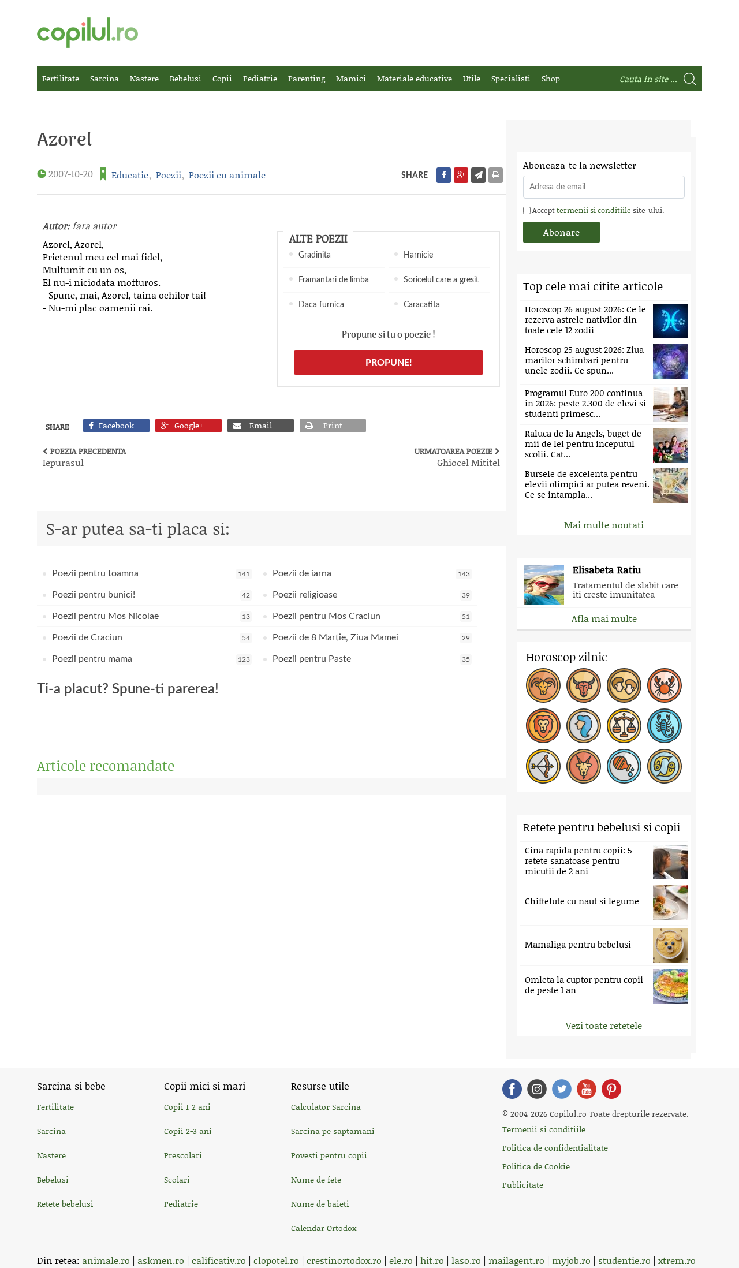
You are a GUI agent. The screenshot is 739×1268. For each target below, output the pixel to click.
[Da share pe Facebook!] (443, 175)
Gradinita (314, 255)
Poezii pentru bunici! (151, 594)
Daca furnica (321, 305)
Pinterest (611, 1089)
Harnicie (418, 255)
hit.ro (432, 1260)
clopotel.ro (276, 1260)
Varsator (624, 766)
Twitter (562, 1089)
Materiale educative (414, 78)
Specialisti (511, 78)
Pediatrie (260, 78)
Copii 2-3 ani (188, 1131)
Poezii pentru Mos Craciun (372, 616)
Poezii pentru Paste (372, 658)
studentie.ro (624, 1260)
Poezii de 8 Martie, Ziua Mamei (372, 637)
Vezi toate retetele (604, 1025)
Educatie (129, 174)
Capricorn (583, 766)
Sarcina (104, 78)
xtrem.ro (677, 1260)
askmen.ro (160, 1260)
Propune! (388, 362)
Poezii (168, 174)
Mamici (351, 78)
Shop (551, 78)
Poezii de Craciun (151, 637)
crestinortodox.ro (344, 1260)
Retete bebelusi (65, 1204)
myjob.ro (571, 1260)
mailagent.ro (516, 1260)
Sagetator (543, 766)
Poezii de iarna (372, 573)
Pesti (664, 766)
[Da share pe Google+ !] (461, 175)
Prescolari (183, 1155)
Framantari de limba (333, 280)
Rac (664, 685)
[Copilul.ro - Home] (87, 32)
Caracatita (422, 305)
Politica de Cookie (536, 1166)
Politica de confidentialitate (555, 1148)
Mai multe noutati (604, 524)
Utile (471, 78)
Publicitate (522, 1185)
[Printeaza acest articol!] (495, 175)
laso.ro (466, 1260)
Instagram (537, 1089)
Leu (543, 725)
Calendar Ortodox (323, 1228)
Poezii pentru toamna (151, 573)
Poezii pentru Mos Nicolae (151, 616)
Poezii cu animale (227, 174)
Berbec (543, 685)
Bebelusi (185, 78)
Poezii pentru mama (151, 658)
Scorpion (664, 725)
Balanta (624, 725)
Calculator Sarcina (326, 1107)
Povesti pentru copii (329, 1155)
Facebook (512, 1089)
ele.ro (401, 1260)
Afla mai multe (604, 618)
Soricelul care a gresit (441, 280)
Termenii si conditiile (543, 1129)
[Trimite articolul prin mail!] (478, 175)
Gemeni (624, 685)
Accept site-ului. (597, 210)
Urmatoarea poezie (457, 457)
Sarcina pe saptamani (333, 1131)
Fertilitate (60, 78)
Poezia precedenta (84, 457)
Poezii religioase (372, 594)
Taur (583, 685)
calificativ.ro (219, 1260)
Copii (222, 78)
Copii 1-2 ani (187, 1107)
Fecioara (583, 725)
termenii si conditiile (594, 210)
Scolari (177, 1179)
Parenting (306, 78)
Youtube (586, 1089)
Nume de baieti (320, 1204)
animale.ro (106, 1260)
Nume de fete (316, 1179)
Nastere (144, 78)
